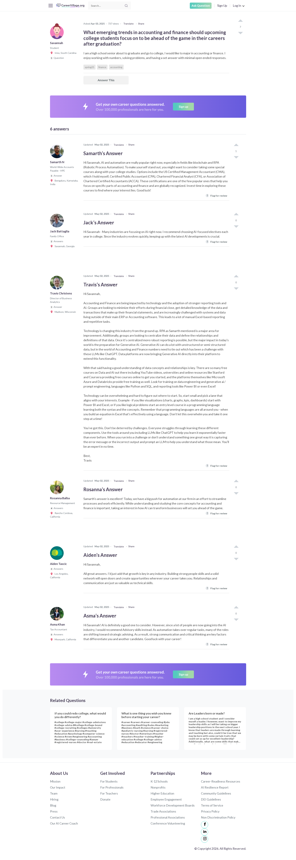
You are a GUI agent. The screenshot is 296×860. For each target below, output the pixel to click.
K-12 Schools (159, 781)
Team (53, 793)
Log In (237, 5)
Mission (55, 781)
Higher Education (162, 793)
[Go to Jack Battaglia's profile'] (57, 221)
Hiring (54, 799)
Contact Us (57, 817)
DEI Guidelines (211, 799)
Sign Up (222, 5)
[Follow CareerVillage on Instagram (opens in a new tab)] (204, 839)
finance (102, 67)
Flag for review (217, 195)
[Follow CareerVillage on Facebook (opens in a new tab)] (204, 824)
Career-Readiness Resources (220, 781)
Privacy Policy (210, 811)
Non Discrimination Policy (218, 817)
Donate (105, 799)
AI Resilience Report (215, 787)
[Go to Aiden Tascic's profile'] (57, 554)
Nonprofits (158, 787)
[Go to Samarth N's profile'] (57, 152)
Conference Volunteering (168, 823)
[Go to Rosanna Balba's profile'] (57, 488)
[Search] (126, 6)
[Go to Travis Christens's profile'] (57, 284)
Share (141, 23)
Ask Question (201, 5)
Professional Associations (168, 817)
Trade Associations (163, 811)
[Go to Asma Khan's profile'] (57, 615)
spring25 (89, 67)
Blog (53, 805)
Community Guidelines (216, 793)
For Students (109, 781)
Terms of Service (212, 805)
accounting (116, 67)
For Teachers (109, 793)
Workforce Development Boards (173, 805)
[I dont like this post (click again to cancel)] (240, 33)
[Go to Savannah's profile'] (57, 33)
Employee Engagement (166, 799)
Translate (128, 23)
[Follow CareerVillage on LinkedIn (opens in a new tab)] (204, 831)
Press (54, 811)
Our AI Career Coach (64, 823)
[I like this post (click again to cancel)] (240, 21)
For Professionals (112, 787)
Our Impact (57, 787)
